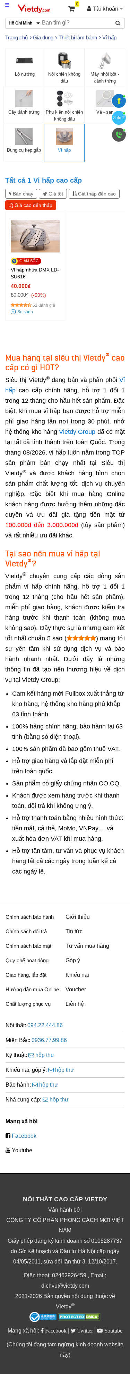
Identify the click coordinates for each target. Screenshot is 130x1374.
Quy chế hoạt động (27, 960)
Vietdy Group (77, 431)
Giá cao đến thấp (32, 205)
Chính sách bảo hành (30, 917)
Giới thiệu (78, 917)
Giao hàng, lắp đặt (26, 975)
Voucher (76, 989)
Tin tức (74, 931)
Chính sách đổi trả (26, 931)
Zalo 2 (119, 117)
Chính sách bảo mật (28, 946)
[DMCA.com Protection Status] (79, 1317)
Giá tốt (55, 194)
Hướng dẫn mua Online (32, 989)
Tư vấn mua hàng (87, 946)
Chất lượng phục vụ (28, 1004)
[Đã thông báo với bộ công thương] (43, 1317)
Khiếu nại (77, 975)
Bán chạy (22, 194)
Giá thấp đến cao (96, 194)
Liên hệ (75, 1004)
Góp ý (73, 960)
